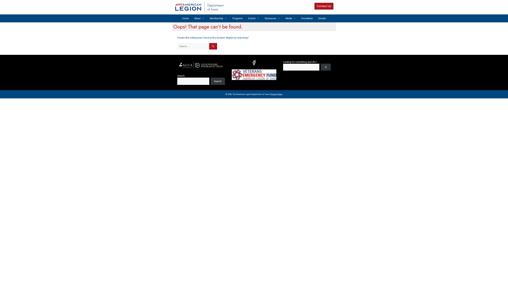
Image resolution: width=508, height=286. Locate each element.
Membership (216, 18)
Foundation (307, 18)
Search (181, 75)
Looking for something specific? (300, 62)
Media (289, 18)
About (197, 18)
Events (252, 18)
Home (185, 18)
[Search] (213, 46)
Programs (237, 18)
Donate (322, 18)
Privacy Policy (276, 94)
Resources (270, 18)
